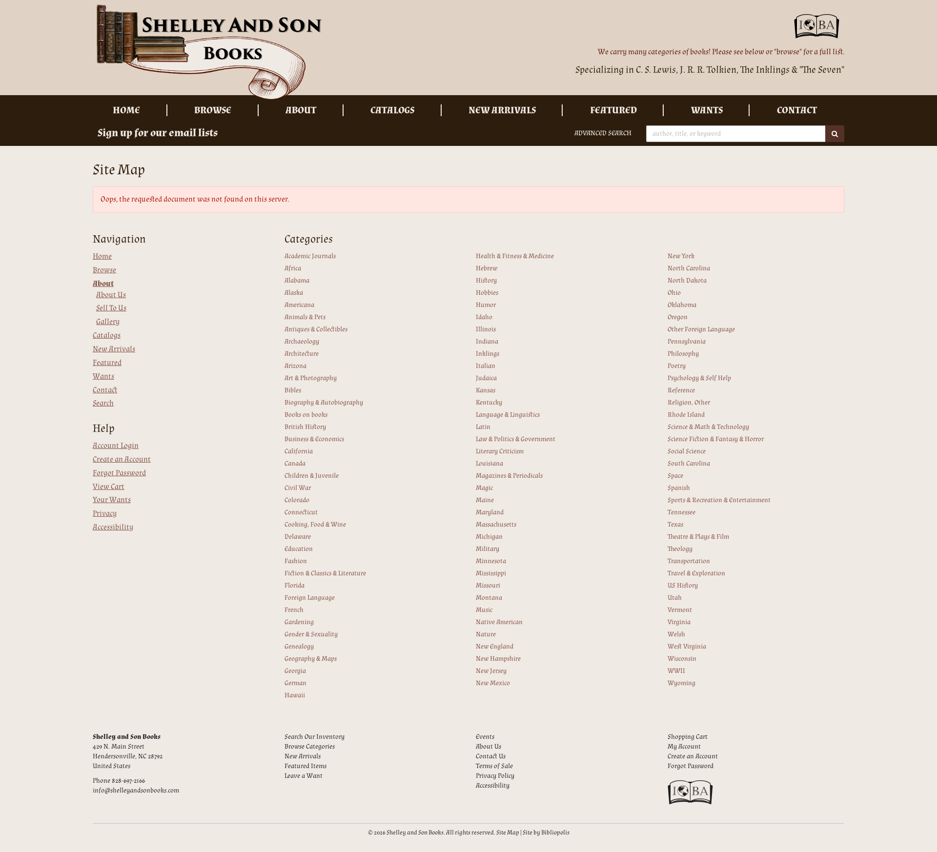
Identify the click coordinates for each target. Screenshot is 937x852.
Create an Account (122, 459)
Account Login (116, 446)
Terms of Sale (494, 766)
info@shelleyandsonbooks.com (136, 790)
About (300, 110)
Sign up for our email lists (158, 133)
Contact (797, 110)
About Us (111, 295)
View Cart (108, 487)
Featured (613, 110)
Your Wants (112, 500)
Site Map (507, 832)
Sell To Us (111, 308)
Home (126, 110)
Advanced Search (602, 133)
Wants (707, 110)
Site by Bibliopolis (546, 832)
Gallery (108, 322)
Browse (212, 110)
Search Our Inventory (315, 736)
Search (103, 403)
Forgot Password (119, 473)
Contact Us (491, 756)
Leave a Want (304, 775)
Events (485, 736)
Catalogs (392, 110)
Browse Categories (310, 746)
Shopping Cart (688, 736)
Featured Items (305, 766)
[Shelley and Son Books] (277, 52)
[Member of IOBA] (819, 29)
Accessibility (113, 527)
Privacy (105, 513)
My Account (684, 746)
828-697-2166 (128, 780)
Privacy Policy (495, 775)
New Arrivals (502, 110)
